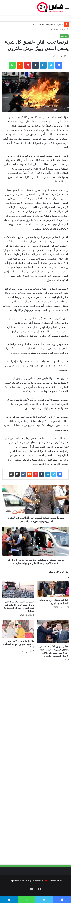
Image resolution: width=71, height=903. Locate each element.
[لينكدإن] (43, 65)
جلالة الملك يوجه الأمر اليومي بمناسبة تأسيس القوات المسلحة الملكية (18, 644)
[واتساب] (12, 65)
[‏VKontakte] (23, 474)
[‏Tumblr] (35, 65)
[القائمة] (67, 8)
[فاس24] (50, 7)
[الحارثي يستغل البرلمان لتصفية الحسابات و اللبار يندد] (53, 589)
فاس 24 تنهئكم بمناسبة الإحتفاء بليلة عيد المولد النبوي (39, 24)
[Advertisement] (41, 699)
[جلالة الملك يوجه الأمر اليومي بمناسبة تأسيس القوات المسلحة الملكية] (18, 629)
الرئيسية (62, 29)
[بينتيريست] (27, 65)
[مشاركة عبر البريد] (17, 474)
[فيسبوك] (58, 65)
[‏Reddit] (20, 65)
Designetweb (53, 880)
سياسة (54, 29)
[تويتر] (51, 65)
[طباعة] (11, 474)
